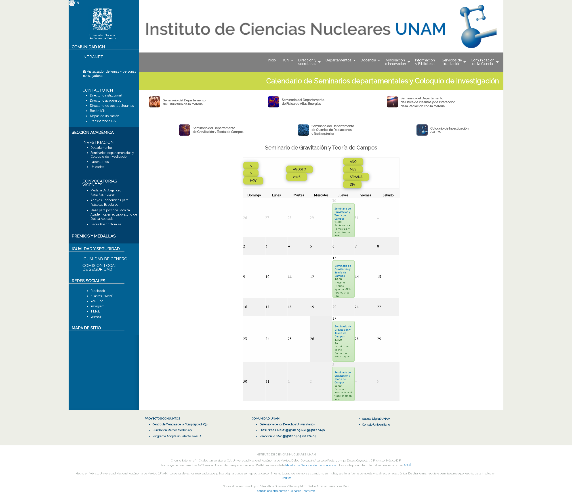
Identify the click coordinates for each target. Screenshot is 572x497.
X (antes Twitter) (101, 296)
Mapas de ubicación (104, 116)
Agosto (299, 169)
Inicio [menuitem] (271, 60)
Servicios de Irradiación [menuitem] (452, 62)
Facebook (97, 291)
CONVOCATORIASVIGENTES (99, 183)
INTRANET (92, 57)
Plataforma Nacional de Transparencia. (311, 465)
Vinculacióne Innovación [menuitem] (395, 62)
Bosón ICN (97, 111)
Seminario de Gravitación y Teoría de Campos (342, 213)
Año (353, 162)
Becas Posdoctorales (105, 224)
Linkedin (96, 316)
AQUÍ (407, 465)
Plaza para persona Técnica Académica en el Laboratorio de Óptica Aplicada (113, 214)
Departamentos (101, 147)
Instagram (97, 306)
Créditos (286, 478)
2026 (297, 177)
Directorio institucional (106, 95)
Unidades (97, 167)
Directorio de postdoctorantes (112, 105)
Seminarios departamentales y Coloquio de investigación (112, 154)
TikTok (95, 311)
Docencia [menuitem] (368, 60)
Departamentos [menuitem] (338, 60)
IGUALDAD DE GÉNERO (104, 258)
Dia (352, 184)
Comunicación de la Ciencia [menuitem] (482, 62)
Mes (353, 169)
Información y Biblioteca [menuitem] (425, 62)
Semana (356, 177)
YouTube (96, 301)
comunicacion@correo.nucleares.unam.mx (286, 491)
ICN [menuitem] (286, 60)
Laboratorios (99, 162)
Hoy (253, 180)
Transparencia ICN (103, 121)
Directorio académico (105, 100)
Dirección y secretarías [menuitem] (307, 62)
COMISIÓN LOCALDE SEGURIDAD (99, 267)
